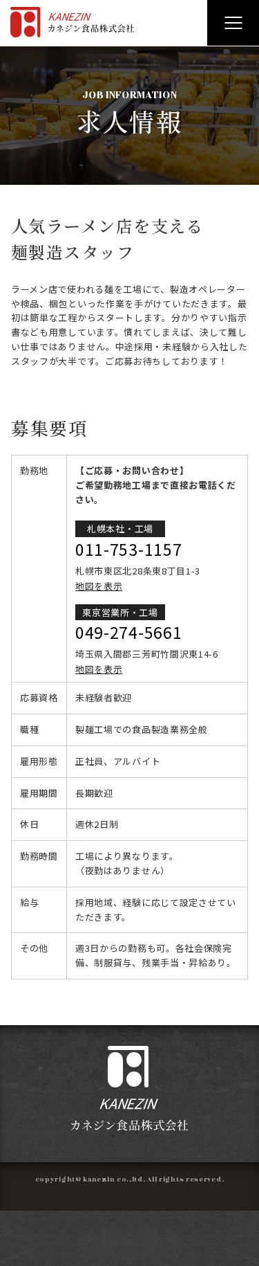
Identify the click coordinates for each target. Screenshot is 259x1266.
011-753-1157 (128, 549)
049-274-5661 (128, 632)
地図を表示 (99, 585)
